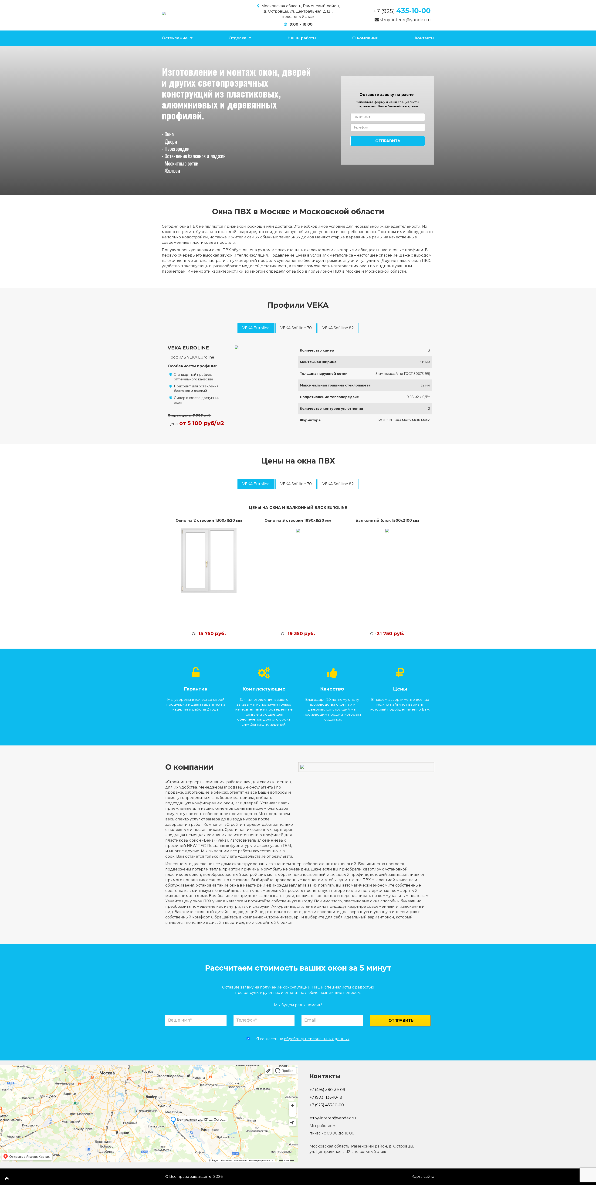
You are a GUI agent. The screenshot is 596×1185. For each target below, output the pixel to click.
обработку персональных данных (316, 1039)
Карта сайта (423, 1176)
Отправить (387, 141)
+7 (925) (402, 11)
